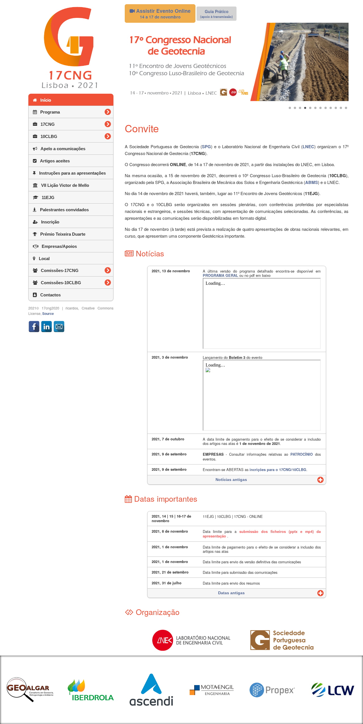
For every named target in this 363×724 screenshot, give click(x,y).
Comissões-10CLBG (75, 282)
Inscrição (48, 221)
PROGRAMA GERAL (220, 275)
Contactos (49, 294)
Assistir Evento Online (163, 13)
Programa (72, 112)
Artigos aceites (53, 160)
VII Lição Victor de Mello (63, 185)
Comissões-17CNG (75, 270)
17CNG (70, 124)
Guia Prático (216, 14)
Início (44, 100)
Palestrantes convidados (63, 209)
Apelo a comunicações (61, 148)
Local (42, 258)
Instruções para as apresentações (71, 173)
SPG (206, 146)
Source (48, 313)
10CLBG (71, 136)
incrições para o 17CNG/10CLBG (278, 469)
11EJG (46, 197)
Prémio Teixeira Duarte (61, 234)
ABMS (311, 182)
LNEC (308, 146)
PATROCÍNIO (301, 454)
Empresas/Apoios (57, 246)
